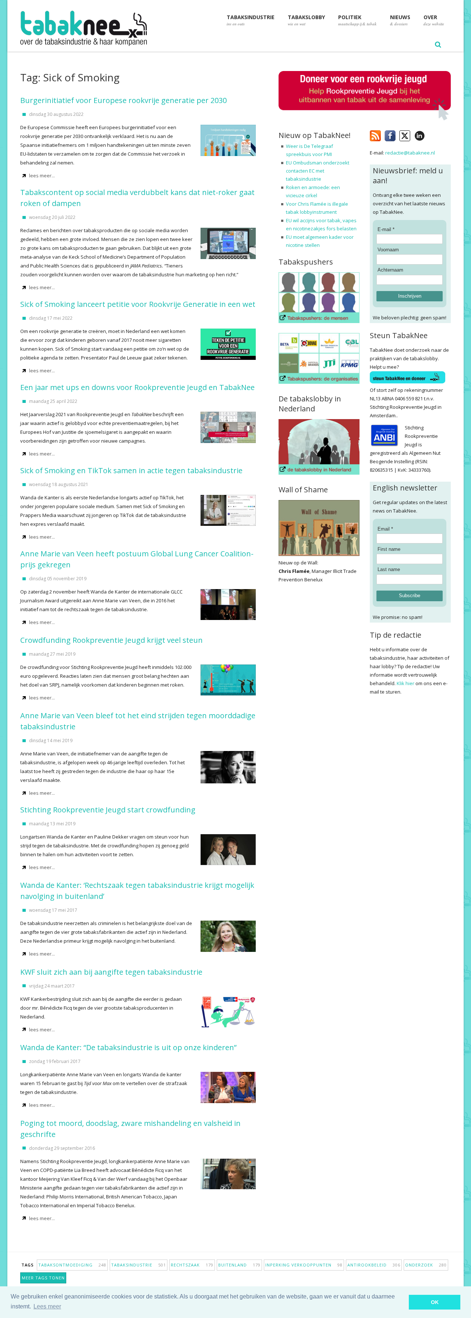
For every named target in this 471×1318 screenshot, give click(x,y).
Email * (385, 529)
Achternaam (390, 270)
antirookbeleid (373, 1265)
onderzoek (426, 1265)
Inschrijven (409, 296)
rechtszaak (192, 1265)
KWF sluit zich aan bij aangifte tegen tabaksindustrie (111, 972)
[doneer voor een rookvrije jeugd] (365, 119)
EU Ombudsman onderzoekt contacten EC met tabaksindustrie (317, 170)
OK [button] (435, 1302)
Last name (389, 569)
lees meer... (42, 175)
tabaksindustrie (138, 1265)
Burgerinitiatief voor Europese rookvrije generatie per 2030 (123, 100)
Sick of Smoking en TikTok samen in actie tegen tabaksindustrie (131, 470)
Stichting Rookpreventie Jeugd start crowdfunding (107, 810)
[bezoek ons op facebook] (430, 134)
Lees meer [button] (47, 1306)
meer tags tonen (43, 1277)
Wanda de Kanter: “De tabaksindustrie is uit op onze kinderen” (128, 1047)
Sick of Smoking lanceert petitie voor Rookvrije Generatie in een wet (137, 304)
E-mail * (386, 229)
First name (389, 549)
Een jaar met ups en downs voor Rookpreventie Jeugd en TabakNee (137, 387)
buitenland (239, 1265)
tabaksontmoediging (72, 1265)
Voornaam (388, 249)
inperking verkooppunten (304, 1265)
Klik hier (405, 683)
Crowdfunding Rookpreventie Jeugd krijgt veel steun (111, 640)
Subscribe (409, 595)
